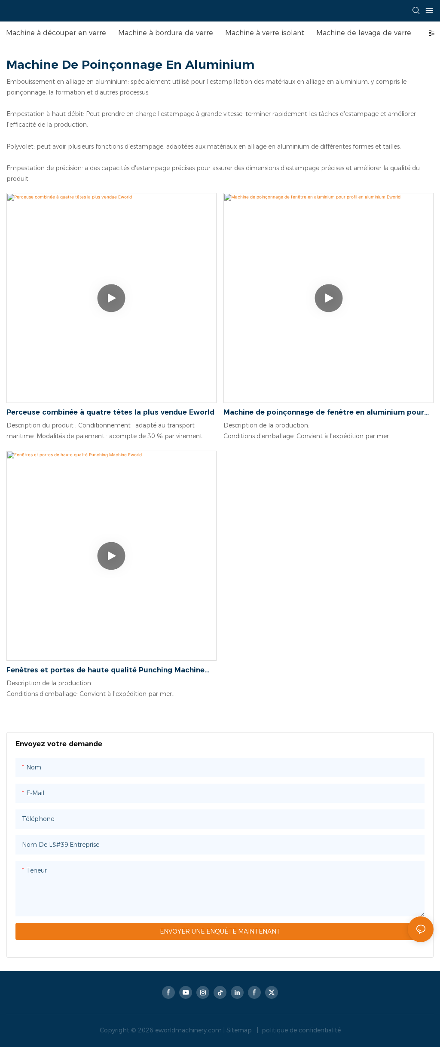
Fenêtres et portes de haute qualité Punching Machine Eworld (105, 670)
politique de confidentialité (300, 1030)
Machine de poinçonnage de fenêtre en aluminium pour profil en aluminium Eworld (323, 413)
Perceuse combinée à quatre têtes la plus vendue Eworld (110, 412)
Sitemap (240, 1030)
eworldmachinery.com (189, 1030)
